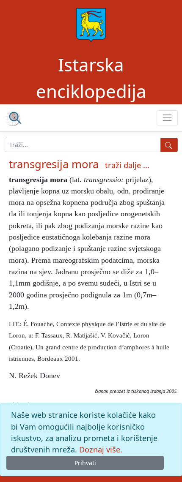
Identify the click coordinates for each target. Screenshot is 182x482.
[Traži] (169, 145)
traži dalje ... (127, 165)
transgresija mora (54, 164)
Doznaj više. (100, 449)
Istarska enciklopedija (91, 77)
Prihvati (85, 463)
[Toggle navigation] (167, 117)
